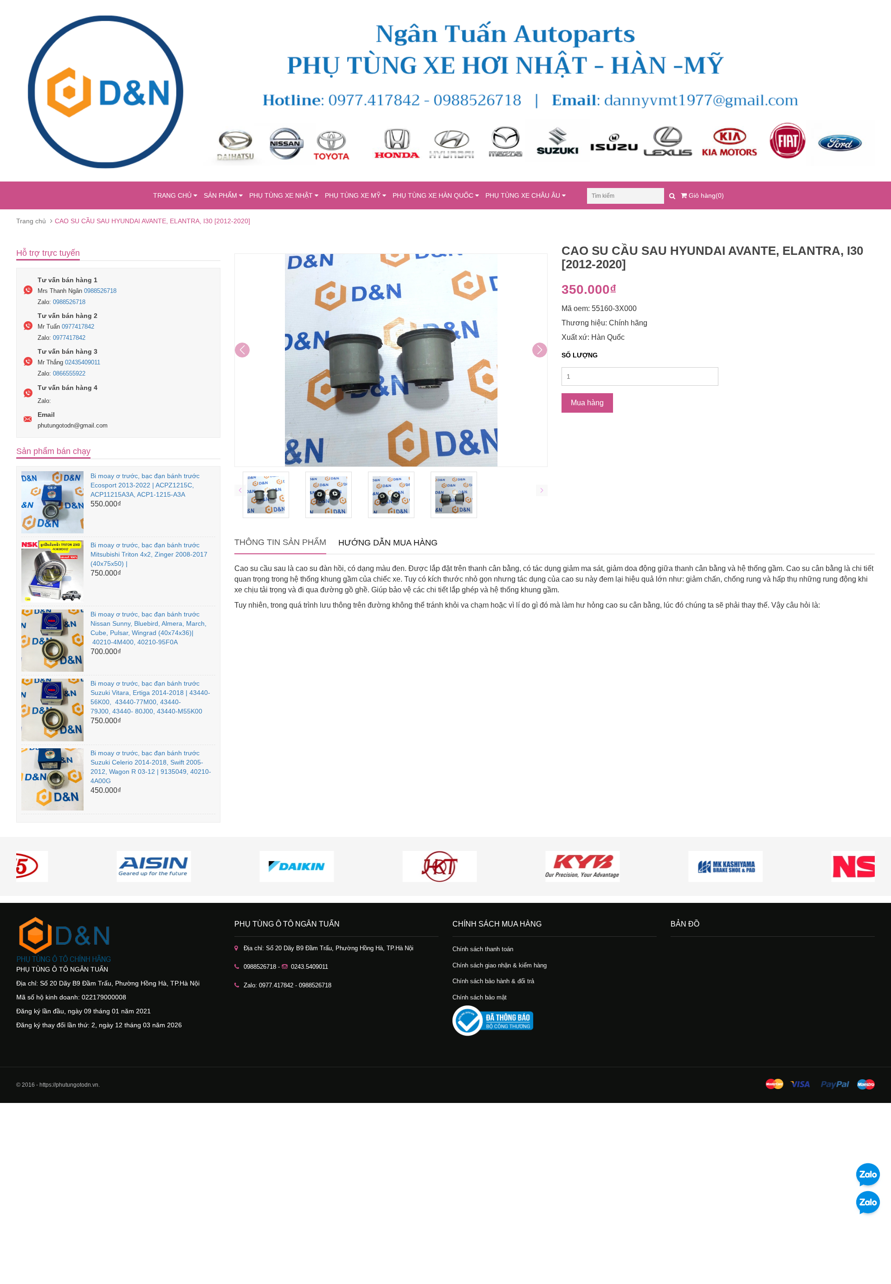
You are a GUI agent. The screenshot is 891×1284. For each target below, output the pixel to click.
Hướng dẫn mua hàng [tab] (388, 542)
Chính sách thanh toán (482, 949)
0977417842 (78, 326)
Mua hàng (587, 403)
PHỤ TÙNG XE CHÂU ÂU (523, 195)
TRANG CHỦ (173, 195)
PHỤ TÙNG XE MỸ (353, 195)
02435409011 (82, 362)
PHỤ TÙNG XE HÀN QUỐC (434, 195)
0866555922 (69, 373)
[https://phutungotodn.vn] (118, 939)
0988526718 (100, 290)
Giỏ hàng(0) (705, 195)
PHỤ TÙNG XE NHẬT (282, 195)
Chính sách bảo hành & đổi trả (493, 981)
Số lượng (580, 355)
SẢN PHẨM (221, 195)
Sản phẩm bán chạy (53, 451)
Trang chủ (31, 221)
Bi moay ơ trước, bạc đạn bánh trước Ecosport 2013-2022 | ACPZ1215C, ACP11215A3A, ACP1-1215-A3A (145, 485)
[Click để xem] (391, 360)
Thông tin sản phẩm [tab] (280, 542)
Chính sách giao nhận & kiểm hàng (499, 965)
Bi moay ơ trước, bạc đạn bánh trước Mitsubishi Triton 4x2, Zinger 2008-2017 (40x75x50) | (148, 554)
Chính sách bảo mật (479, 997)
